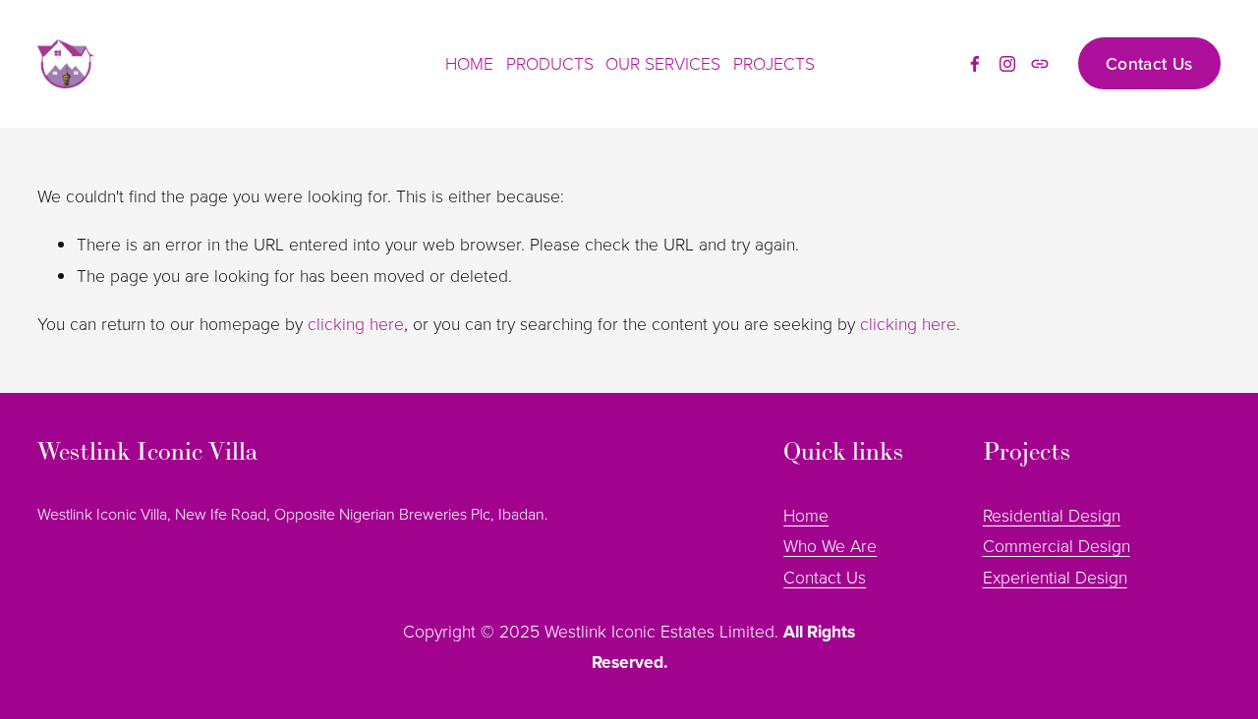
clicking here (356, 323)
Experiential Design (1055, 576)
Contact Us (1149, 63)
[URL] (1040, 64)
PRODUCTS (550, 63)
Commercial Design (1056, 545)
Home (806, 514)
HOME (469, 63)
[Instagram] (1007, 64)
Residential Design (1051, 514)
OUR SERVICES (662, 63)
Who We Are (830, 545)
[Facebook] (975, 64)
